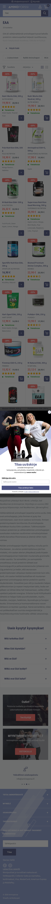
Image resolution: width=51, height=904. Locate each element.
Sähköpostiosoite (8, 478)
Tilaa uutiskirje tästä (25, 488)
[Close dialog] (49, 412)
